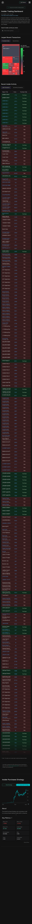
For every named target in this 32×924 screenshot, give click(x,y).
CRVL (16, 652)
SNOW (15, 173)
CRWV (15, 232)
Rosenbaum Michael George (6, 210)
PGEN (15, 189)
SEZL (16, 526)
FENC (15, 151)
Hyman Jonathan (6, 723)
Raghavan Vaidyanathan (6, 711)
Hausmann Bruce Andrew (6, 614)
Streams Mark (5, 323)
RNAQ (15, 176)
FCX (16, 235)
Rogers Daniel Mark (6, 548)
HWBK (15, 670)
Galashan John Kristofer (6, 579)
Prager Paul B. (5, 179)
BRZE (16, 724)
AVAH (15, 326)
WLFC (15, 304)
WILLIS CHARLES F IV (6, 304)
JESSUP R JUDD (5, 651)
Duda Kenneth (5, 398)
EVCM (15, 160)
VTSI (16, 95)
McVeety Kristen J (6, 232)
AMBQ (15, 598)
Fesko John (4, 132)
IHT (16, 242)
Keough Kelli (5, 338)
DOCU (15, 138)
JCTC (15, 608)
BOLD (15, 623)
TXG (16, 498)
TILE (16, 614)
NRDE (15, 473)
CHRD (15, 292)
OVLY (16, 135)
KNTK (15, 192)
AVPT (16, 436)
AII (15, 642)
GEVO (15, 592)
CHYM (15, 270)
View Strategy (9, 784)
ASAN (15, 548)
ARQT (15, 154)
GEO (16, 573)
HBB (16, 142)
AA (15, 639)
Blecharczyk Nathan (6, 254)
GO (16, 589)
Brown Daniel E (5, 291)
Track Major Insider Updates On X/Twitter (9, 15)
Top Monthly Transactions (18, 87)
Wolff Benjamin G (6, 247)
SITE (16, 214)
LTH (16, 523)
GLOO (15, 220)
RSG (16, 733)
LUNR (16, 714)
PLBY (16, 517)
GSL (16, 583)
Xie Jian (4, 551)
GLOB (15, 201)
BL (15, 730)
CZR (16, 620)
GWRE (15, 210)
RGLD (16, 264)
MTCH (15, 680)
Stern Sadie (4, 717)
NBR (16, 595)
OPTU (15, 101)
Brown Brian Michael (6, 435)
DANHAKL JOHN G (6, 523)
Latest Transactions (6, 87)
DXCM (15, 717)
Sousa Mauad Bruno (6, 194)
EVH (16, 617)
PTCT (15, 448)
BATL (16, 361)
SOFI (16, 339)
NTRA (15, 132)
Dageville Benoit (5, 172)
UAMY (15, 251)
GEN (16, 577)
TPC (16, 182)
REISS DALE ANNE (6, 182)
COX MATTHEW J (6, 197)
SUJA (16, 508)
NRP (16, 686)
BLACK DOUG (5, 213)
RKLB (16, 530)
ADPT (15, 129)
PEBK (16, 658)
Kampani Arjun (5, 542)
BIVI (16, 145)
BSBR (16, 570)
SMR (16, 649)
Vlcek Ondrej (5, 576)
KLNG (15, 520)
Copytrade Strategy (24, 784)
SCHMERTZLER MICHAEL (6, 448)
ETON (15, 661)
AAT (16, 630)
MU (15, 229)
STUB (15, 323)
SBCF (16, 752)
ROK (16, 164)
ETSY (16, 755)
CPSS (16, 267)
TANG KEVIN (5, 623)
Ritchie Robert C (5, 642)
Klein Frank (4, 529)
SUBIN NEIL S (5, 100)
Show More (26, 842)
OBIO (16, 627)
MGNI (15, 383)
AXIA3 (15, 442)
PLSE (16, 389)
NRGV (15, 533)
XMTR (15, 711)
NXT (16, 561)
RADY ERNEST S (6, 629)
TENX (15, 489)
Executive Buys (16, 40)
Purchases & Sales (5, 40)
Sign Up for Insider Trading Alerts (16, 7)
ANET (15, 398)
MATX (15, 198)
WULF (15, 179)
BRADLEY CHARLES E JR (6, 266)
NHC (16, 720)
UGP (16, 636)
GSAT (15, 248)
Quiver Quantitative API (13, 765)
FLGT (16, 126)
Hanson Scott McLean (6, 598)
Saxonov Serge (5, 498)
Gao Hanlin (4, 125)
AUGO (15, 195)
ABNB (15, 254)
